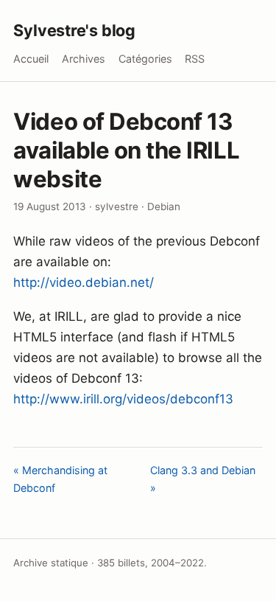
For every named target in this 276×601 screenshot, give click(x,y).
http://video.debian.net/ (83, 282)
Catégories (145, 58)
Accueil (31, 58)
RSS (195, 58)
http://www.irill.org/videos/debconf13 (123, 399)
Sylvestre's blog (74, 30)
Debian (163, 206)
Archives (83, 58)
